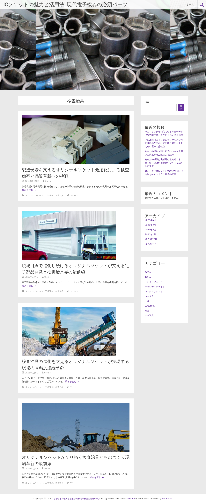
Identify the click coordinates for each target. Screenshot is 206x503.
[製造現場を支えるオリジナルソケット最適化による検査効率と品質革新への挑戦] (75, 163)
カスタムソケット (154, 291)
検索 (147, 102)
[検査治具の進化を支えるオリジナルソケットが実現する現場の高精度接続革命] (69, 355)
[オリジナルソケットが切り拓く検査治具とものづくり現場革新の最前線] (75, 451)
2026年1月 (150, 234)
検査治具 (59, 195)
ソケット (74, 195)
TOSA (148, 277)
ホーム (190, 4)
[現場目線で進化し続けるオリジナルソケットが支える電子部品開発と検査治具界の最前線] (69, 259)
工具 (147, 301)
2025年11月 (151, 244)
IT (146, 267)
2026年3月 (150, 224)
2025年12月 (151, 239)
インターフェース (154, 281)
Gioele (48, 181)
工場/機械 (49, 195)
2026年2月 (150, 229)
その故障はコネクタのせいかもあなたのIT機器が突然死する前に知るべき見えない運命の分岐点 (164, 143)
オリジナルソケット (34, 195)
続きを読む (29, 189)
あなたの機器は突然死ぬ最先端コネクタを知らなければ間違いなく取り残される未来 (164, 162)
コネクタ (149, 296)
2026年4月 (150, 220)
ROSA (148, 272)
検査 (147, 310)
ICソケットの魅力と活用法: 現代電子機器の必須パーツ (66, 4)
